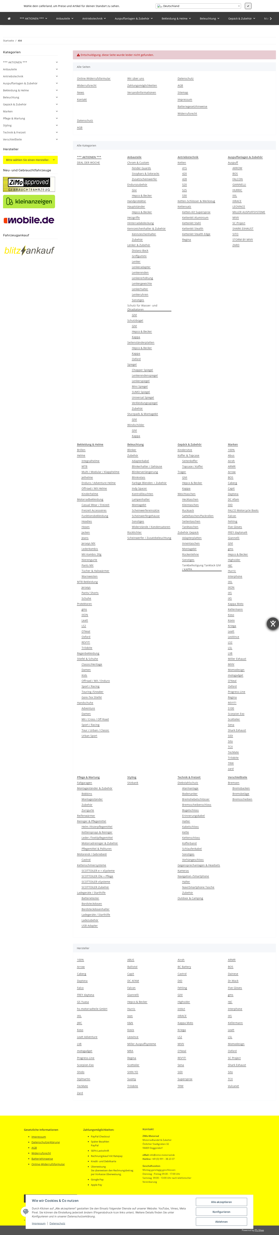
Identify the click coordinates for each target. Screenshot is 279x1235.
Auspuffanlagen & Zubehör (20, 83)
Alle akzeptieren (221, 1202)
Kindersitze (185, 450)
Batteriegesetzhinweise (192, 106)
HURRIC (237, 190)
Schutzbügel (135, 320)
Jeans (85, 538)
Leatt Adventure (87, 1037)
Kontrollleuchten (142, 494)
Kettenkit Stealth (192, 228)
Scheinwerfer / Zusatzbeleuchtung (149, 538)
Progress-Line (236, 692)
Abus (231, 455)
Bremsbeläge (240, 793)
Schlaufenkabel (192, 848)
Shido (80, 1072)
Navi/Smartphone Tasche (198, 887)
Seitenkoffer (190, 461)
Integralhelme (90, 461)
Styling (7, 125)
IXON (85, 615)
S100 (231, 708)
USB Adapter (90, 925)
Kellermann (235, 609)
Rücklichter (134, 532)
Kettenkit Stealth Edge (196, 234)
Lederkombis (90, 549)
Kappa (136, 337)
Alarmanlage (190, 788)
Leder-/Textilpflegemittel (97, 837)
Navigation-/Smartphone (193, 876)
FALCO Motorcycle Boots (243, 510)
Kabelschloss (190, 826)
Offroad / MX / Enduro (96, 681)
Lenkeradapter (141, 267)
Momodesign (236, 670)
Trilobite (87, 648)
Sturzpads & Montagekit (142, 414)
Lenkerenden (140, 272)
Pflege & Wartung (14, 118)
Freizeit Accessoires (94, 510)
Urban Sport (89, 735)
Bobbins (87, 793)
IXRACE (236, 201)
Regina (186, 239)
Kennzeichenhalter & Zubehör (146, 228)
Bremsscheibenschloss (196, 804)
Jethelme (87, 477)
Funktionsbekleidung (95, 516)
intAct (181, 1009)
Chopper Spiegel (142, 370)
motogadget (235, 675)
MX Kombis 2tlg (91, 554)
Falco (80, 988)
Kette (185, 832)
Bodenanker (190, 793)
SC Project (238, 223)
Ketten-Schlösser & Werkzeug (196, 201)
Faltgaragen (84, 782)
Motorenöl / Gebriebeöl (92, 854)
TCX (230, 746)
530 (184, 195)
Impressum (39, 1223)
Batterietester (90, 898)
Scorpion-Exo (85, 1065)
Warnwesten (90, 576)
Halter (186, 821)
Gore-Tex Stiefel (92, 697)
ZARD (235, 245)
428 (184, 179)
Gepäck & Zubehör (15, 104)
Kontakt (82, 99)
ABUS (130, 960)
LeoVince (233, 637)
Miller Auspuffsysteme (141, 1044)
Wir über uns (135, 78)
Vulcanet (233, 1086)
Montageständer (92, 799)
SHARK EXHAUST (242, 228)
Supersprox (185, 1079)
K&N (130, 1023)
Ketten (182, 162)
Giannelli (233, 538)
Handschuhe (85, 702)
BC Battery (184, 967)
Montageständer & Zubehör (94, 788)
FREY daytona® (237, 532)
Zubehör (137, 239)
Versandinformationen (141, 92)
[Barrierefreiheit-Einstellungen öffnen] (273, 624)
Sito (230, 741)
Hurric (232, 571)
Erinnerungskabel (193, 815)
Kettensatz (184, 206)
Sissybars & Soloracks (145, 173)
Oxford (136, 359)
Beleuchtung (11, 97)
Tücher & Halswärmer (95, 571)
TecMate (233, 752)
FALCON (237, 179)
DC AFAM (133, 981)
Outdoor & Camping (190, 898)
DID (230, 505)
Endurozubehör (137, 184)
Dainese (233, 974)
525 (184, 190)
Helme (81, 455)
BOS (235, 173)
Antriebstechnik (13, 76)
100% (231, 450)
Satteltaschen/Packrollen (198, 516)
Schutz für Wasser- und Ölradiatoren (142, 307)
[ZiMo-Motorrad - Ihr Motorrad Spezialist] (9, 18)
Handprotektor (136, 201)
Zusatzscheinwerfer (144, 179)
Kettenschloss (191, 837)
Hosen (86, 527)
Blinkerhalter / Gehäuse (147, 466)
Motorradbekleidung (90, 499)
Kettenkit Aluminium (195, 217)
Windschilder (135, 425)
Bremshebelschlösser (196, 799)
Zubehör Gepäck (188, 532)
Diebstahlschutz (188, 782)
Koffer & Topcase (188, 455)
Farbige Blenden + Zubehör (149, 483)
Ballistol (132, 967)
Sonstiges (138, 300)
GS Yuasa (83, 1002)
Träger (182, 472)
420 (184, 173)
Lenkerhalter (140, 289)
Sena (231, 724)
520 (184, 184)
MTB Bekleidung (87, 582)
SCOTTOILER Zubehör (95, 887)
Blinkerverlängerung (145, 472)
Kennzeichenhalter (144, 234)
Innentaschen (191, 543)
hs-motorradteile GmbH (92, 1009)
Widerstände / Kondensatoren (151, 527)
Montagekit (139, 505)
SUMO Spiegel (141, 392)
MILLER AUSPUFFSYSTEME (248, 212)
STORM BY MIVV (242, 239)
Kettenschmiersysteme (91, 865)
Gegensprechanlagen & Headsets (199, 865)
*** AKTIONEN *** (15, 62)
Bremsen (233, 782)
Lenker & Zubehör (138, 245)
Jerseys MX (88, 543)
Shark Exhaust (237, 730)
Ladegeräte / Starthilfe (91, 892)
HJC (230, 565)
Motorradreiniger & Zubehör (100, 843)
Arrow (232, 472)
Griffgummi (139, 256)
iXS (230, 598)
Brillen (81, 450)
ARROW (237, 168)
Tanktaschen (190, 527)
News (80, 92)
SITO (235, 234)
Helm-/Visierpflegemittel (97, 826)
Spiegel (132, 364)
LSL (230, 648)
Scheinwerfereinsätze (145, 510)
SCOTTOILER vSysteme (96, 881)
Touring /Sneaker (92, 692)
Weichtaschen (186, 494)
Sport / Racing (90, 686)
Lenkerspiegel (141, 381)
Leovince (132, 1037)
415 (184, 168)
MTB (84, 466)
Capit (231, 488)
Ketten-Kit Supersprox (196, 212)
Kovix (231, 620)
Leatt (85, 620)
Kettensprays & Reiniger (97, 832)
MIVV (235, 217)
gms (84, 609)
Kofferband (189, 843)
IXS (230, 593)
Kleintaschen (190, 505)
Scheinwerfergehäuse (146, 516)
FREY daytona (85, 995)
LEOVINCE (238, 206)
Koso (231, 615)
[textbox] (198, 6)
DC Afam (233, 499)
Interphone (235, 576)
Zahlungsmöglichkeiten (142, 85)
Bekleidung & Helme (16, 90)
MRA (130, 1051)
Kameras (183, 870)
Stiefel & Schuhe (87, 659)
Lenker (136, 261)
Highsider (234, 560)
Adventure (88, 708)
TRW (231, 763)
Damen (86, 670)
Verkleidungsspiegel (145, 403)
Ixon (130, 1016)
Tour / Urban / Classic (95, 730)
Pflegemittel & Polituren (97, 848)
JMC (79, 1023)
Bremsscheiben (242, 799)
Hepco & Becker (142, 195)
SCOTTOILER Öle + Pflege (97, 876)
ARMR (232, 466)
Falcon (232, 516)
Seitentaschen (191, 521)
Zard (80, 1093)
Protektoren (84, 604)
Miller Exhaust (237, 659)
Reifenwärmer (86, 815)
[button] (268, 18)
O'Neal (86, 631)
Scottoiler (234, 719)
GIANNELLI (239, 184)
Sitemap (183, 92)
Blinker (131, 450)
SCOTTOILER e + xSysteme (98, 870)
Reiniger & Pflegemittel (91, 821)
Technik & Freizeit (14, 132)
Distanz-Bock (140, 250)
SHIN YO (132, 1072)
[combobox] (198, 6)
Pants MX (87, 565)
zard (231, 768)
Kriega (232, 626)
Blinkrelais (138, 477)
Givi (134, 190)
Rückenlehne (190, 554)
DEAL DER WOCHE (88, 162)
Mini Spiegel (140, 386)
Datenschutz (57, 1223)
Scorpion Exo (236, 713)
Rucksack (188, 510)
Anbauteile (10, 69)
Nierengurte (89, 560)
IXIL (234, 195)
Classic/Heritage (92, 664)
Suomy (131, 1079)
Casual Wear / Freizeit (95, 505)
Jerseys (86, 587)
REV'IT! (86, 642)
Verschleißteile (12, 139)
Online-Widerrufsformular (93, 78)
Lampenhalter (141, 499)
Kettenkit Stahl (191, 223)
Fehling (232, 521)
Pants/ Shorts (90, 593)
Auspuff (233, 162)
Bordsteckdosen (92, 903)
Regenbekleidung (88, 653)
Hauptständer (136, 206)
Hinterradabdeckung (140, 223)
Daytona (233, 494)
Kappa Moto (235, 604)
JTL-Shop (259, 1230)
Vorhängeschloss (193, 859)
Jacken (86, 532)
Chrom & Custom (138, 162)
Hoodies (87, 521)
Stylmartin (83, 1079)
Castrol (86, 859)
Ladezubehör (90, 920)
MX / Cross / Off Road (95, 719)
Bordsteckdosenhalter (96, 909)
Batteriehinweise (42, 1159)
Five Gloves (235, 527)
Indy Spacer (139, 488)
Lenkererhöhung (142, 278)
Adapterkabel (140, 461)
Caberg (232, 483)
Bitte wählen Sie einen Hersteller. (27, 160)
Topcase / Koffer (192, 466)
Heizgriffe (133, 217)
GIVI (134, 315)
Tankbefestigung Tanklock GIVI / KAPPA (201, 567)
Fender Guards (141, 168)
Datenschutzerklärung (46, 1142)
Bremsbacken (241, 788)
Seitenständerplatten (140, 342)
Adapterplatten (192, 538)
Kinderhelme (90, 494)
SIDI (230, 735)
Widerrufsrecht (86, 85)
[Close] (271, 1216)
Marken (8, 111)
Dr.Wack (233, 981)
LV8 (230, 653)
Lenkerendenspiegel (145, 375)
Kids (84, 675)
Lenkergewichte (142, 283)
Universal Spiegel (143, 397)
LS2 (84, 626)
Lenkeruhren (140, 294)
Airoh (231, 461)
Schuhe (86, 598)
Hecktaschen (190, 499)
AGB (180, 85)
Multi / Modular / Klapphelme (100, 472)
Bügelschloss (190, 810)
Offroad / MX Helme (94, 488)
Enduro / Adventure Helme (99, 483)
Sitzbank (132, 782)
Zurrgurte (88, 810)
